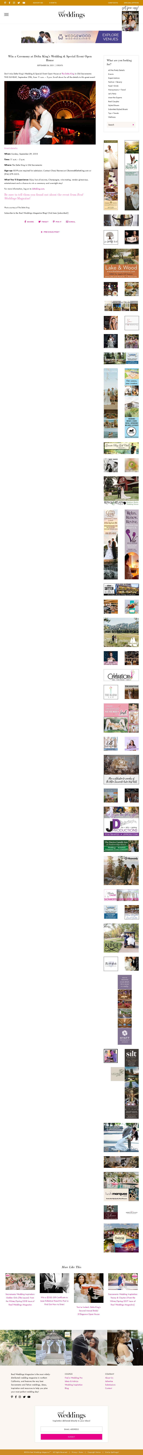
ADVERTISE (38, 3)
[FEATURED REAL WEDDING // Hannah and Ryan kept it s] (89, 1348)
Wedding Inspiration (74, 1384)
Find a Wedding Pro (73, 1377)
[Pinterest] (6, 3)
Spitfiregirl (115, 1452)
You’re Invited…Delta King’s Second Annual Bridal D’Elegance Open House (89, 1311)
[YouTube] (25, 3)
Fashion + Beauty (115, 82)
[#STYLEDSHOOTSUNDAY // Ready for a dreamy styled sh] (18, 1348)
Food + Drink (113, 86)
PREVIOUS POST (51, 232)
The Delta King (68, 73)
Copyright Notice (94, 1452)
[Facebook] (10, 3)
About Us (109, 1377)
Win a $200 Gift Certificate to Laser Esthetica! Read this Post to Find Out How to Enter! (54, 1301)
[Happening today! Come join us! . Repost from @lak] (54, 1348)
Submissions (110, 1384)
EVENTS (52, 3)
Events (60, 65)
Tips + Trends (113, 113)
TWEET (45, 222)
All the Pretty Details (116, 70)
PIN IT (58, 222)
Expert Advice (114, 78)
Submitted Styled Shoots (118, 109)
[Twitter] (20, 3)
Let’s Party (112, 93)
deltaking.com (38, 188)
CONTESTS (113, 3)
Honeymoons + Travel (117, 89)
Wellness (112, 117)
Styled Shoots (113, 105)
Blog (67, 1388)
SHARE (30, 222)
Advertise (109, 1381)
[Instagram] (15, 3)
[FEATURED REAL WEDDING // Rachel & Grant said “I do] (125, 1348)
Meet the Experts (115, 97)
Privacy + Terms (77, 1452)
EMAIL (71, 222)
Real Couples (113, 101)
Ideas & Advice (71, 1381)
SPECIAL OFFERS (131, 3)
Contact (108, 1388)
